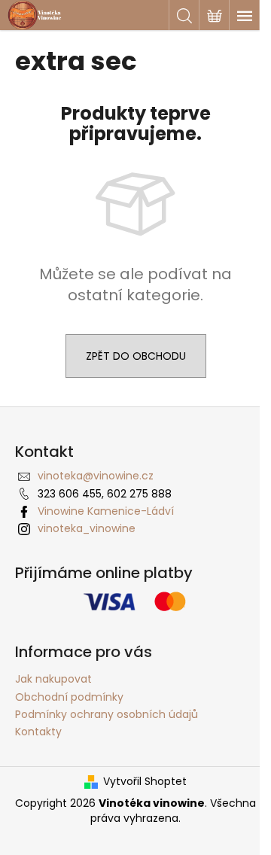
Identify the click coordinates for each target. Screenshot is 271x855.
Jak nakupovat (53, 678)
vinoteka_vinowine (87, 528)
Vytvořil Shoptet (145, 781)
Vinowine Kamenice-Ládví (106, 511)
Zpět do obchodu (136, 356)
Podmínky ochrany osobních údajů (106, 714)
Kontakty (38, 731)
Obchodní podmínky (69, 696)
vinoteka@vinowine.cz (96, 475)
